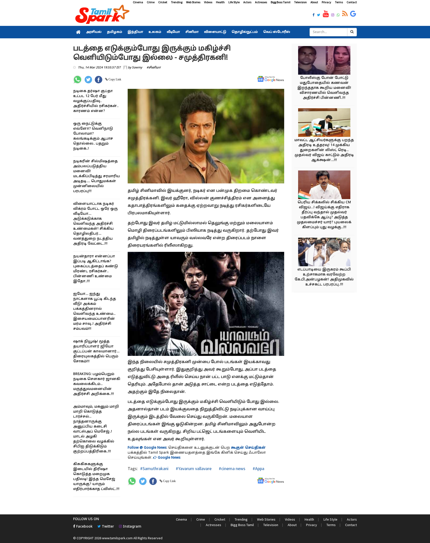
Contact (352, 2)
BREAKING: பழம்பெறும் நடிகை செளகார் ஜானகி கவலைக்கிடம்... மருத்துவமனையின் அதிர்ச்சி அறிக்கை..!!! (96, 384)
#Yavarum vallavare (193, 468)
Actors (247, 2)
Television (300, 2)
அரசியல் (94, 32)
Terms (339, 2)
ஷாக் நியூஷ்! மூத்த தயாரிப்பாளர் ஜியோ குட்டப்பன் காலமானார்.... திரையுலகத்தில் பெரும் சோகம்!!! (96, 351)
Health (220, 2)
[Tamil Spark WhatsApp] (338, 15)
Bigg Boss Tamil (280, 2)
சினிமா (192, 32)
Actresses (261, 2)
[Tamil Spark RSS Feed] (345, 14)
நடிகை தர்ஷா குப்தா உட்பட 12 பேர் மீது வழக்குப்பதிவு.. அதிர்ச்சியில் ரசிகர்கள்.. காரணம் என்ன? (95, 101)
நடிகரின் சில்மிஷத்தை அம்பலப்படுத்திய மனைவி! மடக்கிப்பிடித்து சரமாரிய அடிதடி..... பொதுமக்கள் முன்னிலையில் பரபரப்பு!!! (96, 176)
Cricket (162, 2)
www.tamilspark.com (117, 538)
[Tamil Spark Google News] (353, 14)
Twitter (107, 527)
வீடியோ (173, 32)
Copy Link (114, 79)
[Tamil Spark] (101, 15)
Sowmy (137, 67)
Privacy (326, 2)
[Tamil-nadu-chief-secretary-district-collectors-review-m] (324, 123)
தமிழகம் (114, 32)
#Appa (258, 468)
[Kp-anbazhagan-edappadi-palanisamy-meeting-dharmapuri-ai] (324, 253)
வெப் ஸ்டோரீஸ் (276, 32)
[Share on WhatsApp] (77, 79)
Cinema (138, 2)
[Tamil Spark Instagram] (332, 15)
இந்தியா (135, 32)
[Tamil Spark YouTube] (326, 14)
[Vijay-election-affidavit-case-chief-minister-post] (324, 185)
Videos (208, 2)
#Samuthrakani (154, 468)
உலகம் (155, 32)
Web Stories (193, 2)
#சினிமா (154, 67)
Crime (151, 2)
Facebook (84, 527)
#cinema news (231, 468)
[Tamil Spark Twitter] (318, 15)
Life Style (234, 2)
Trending (176, 2)
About (314, 2)
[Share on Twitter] (88, 79)
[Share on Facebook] (98, 79)
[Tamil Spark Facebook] (314, 15)
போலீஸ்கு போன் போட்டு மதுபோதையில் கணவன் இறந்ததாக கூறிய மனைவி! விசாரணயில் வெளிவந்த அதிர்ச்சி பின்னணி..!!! (324, 88)
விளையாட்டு (215, 32)
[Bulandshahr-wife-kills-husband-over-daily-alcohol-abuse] (324, 61)
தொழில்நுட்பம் (245, 32)
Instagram (131, 527)
